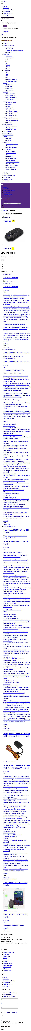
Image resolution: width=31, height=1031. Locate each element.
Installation (6, 11)
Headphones (10, 146)
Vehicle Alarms (10, 94)
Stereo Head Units (8, 45)
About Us (6, 8)
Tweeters (9, 56)
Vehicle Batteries (11, 153)
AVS (4, 274)
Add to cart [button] (6, 347)
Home (5, 6)
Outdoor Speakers (11, 147)
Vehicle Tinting (7, 13)
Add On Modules (11, 167)
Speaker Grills (10, 164)
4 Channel (9, 86)
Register (5, 32)
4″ (7, 59)
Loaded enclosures (11, 112)
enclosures (9, 113)
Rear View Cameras (12, 119)
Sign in (5, 26)
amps (8, 106)
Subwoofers (6, 70)
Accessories (7, 149)
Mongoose (6, 349)
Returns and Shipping (9, 996)
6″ (7, 63)
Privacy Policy (7, 994)
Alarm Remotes (10, 95)
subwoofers (9, 108)
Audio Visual (7, 131)
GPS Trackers (10, 99)
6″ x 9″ (8, 68)
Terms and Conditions (10, 993)
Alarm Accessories (11, 97)
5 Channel (9, 88)
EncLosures (9, 156)
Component (9, 58)
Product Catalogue (9, 10)
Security (5, 92)
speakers (9, 104)
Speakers (6, 54)
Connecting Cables (12, 165)
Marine (5, 101)
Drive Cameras (7, 133)
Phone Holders (10, 160)
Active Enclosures (11, 126)
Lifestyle (5, 142)
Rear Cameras (7, 117)
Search (5, 202)
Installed (8, 138)
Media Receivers (11, 103)
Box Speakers (10, 110)
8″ (7, 72)
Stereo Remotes (11, 169)
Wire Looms (9, 155)
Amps (5, 83)
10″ (7, 74)
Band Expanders (11, 158)
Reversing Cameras (12, 121)
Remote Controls (11, 115)
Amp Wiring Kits (11, 151)
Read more (6, 728)
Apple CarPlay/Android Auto (14, 50)
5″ (7, 61)
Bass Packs (9, 128)
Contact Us (6, 15)
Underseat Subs (11, 129)
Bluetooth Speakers (12, 144)
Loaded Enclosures (11, 79)
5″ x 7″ (8, 67)
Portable (8, 140)
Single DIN (9, 47)
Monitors (9, 122)
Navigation (9, 52)
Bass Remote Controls (12, 162)
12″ (7, 76)
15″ (7, 77)
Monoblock (9, 90)
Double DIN (9, 49)
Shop (5, 210)
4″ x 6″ (8, 65)
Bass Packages (7, 124)
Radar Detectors (8, 135)
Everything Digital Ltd (11, 1012)
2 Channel (9, 85)
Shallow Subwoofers (12, 81)
